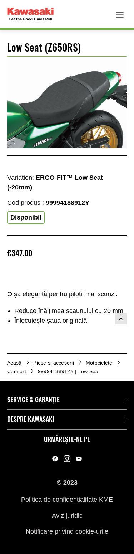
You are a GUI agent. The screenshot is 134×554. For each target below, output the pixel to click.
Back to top (121, 318)
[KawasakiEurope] (78, 459)
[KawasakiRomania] (55, 459)
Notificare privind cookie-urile (67, 531)
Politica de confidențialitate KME (67, 499)
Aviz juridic (67, 515)
